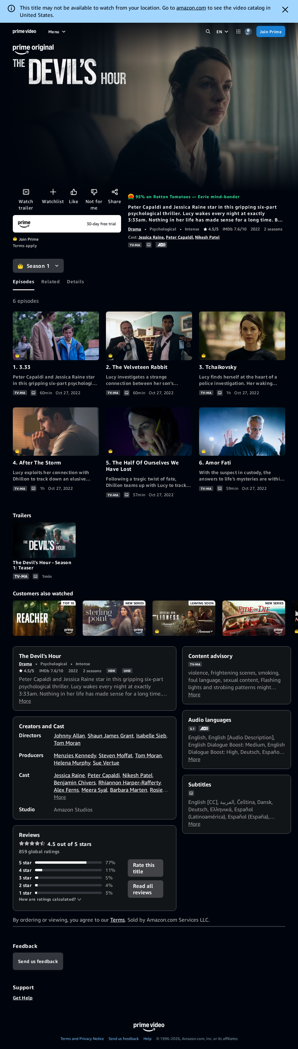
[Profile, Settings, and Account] (248, 31)
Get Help (23, 998)
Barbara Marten (128, 789)
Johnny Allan (69, 735)
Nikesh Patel (207, 237)
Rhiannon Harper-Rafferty (129, 782)
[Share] (114, 191)
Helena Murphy (72, 762)
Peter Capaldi (179, 237)
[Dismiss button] (285, 10)
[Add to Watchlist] (53, 191)
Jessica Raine (151, 237)
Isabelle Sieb (151, 735)
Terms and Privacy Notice (82, 1038)
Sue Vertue (106, 762)
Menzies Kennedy (75, 755)
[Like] (73, 191)
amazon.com (191, 7)
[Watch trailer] (25, 191)
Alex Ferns (66, 789)
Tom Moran (67, 743)
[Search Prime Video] (208, 31)
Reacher (44, 618)
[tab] (23, 281)
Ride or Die (253, 618)
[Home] (24, 31)
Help (147, 1038)
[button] (50, 899)
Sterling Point (114, 618)
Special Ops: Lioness (183, 618)
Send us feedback (124, 1038)
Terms (117, 919)
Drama (134, 228)
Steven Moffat (115, 755)
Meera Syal (94, 789)
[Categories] (238, 31)
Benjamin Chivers (75, 782)
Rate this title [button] (144, 868)
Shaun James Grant (111, 735)
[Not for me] (94, 191)
